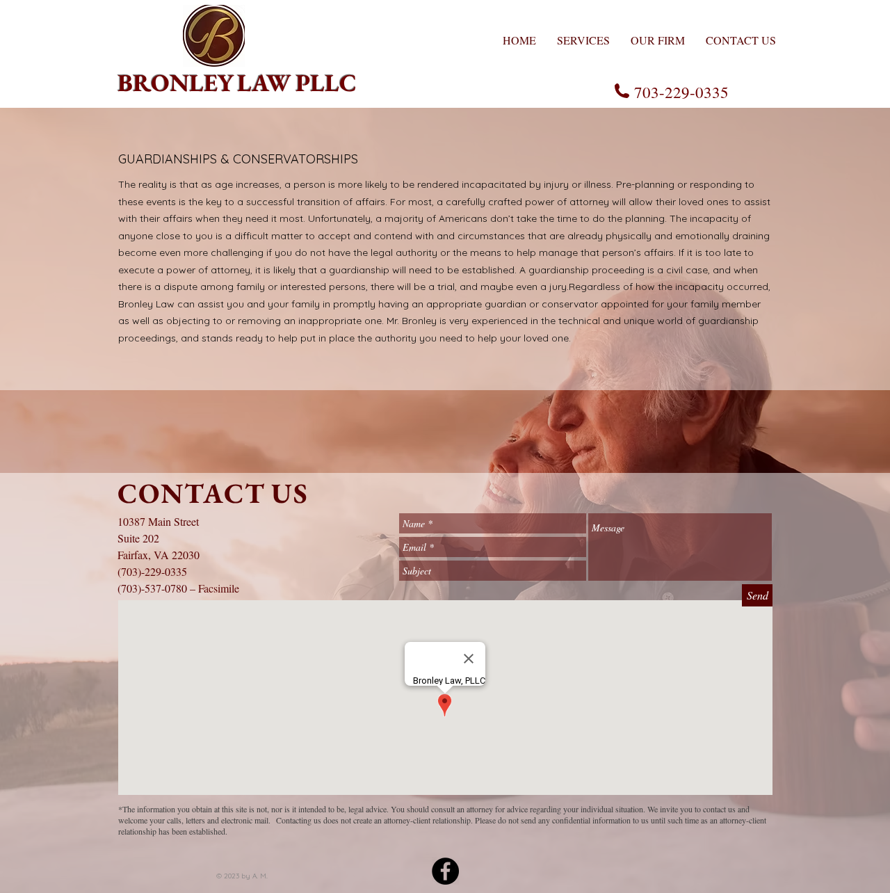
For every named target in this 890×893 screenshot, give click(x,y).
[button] (583, 39)
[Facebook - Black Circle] (445, 871)
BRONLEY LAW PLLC (237, 82)
